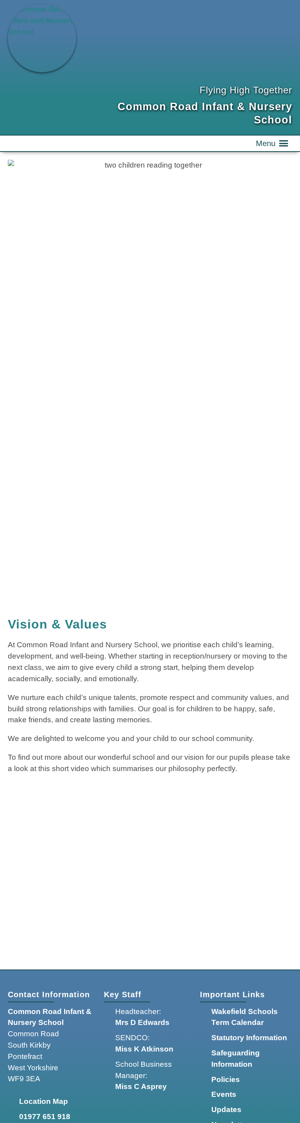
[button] (265, 143)
